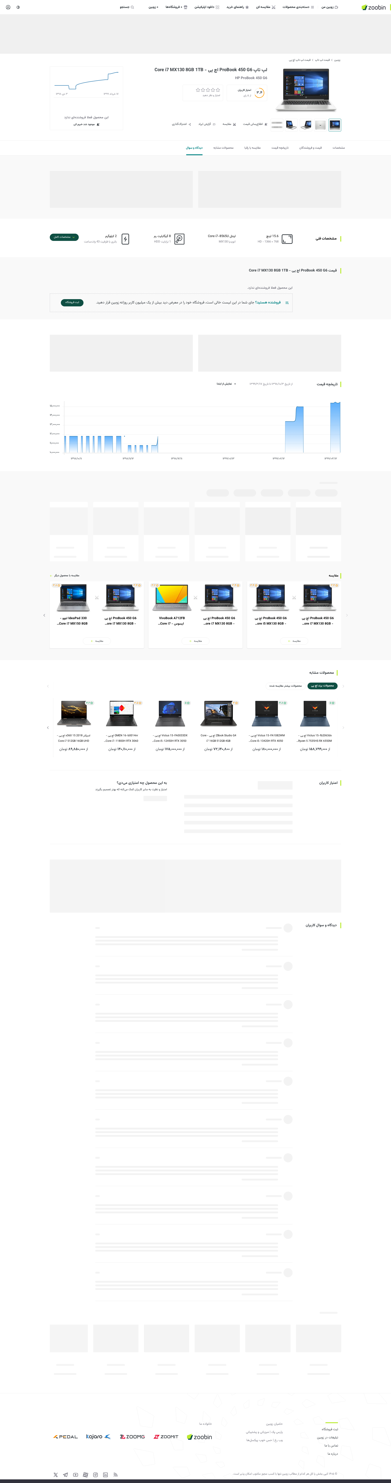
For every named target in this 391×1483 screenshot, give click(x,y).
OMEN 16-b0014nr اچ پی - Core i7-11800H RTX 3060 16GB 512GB (122, 739)
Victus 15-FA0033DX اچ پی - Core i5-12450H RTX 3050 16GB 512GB (170, 739)
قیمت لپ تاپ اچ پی (299, 60)
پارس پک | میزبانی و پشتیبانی (264, 1432)
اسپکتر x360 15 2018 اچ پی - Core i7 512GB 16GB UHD (73, 738)
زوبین (337, 60)
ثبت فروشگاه (330, 1429)
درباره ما (333, 1454)
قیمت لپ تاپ (322, 60)
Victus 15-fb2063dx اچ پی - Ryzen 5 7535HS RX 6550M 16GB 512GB (315, 739)
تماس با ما (331, 1446)
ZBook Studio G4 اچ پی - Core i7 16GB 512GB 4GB (218, 738)
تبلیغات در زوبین (327, 1437)
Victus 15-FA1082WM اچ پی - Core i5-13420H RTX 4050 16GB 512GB (267, 739)
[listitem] (294, 614)
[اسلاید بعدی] (44, 615)
